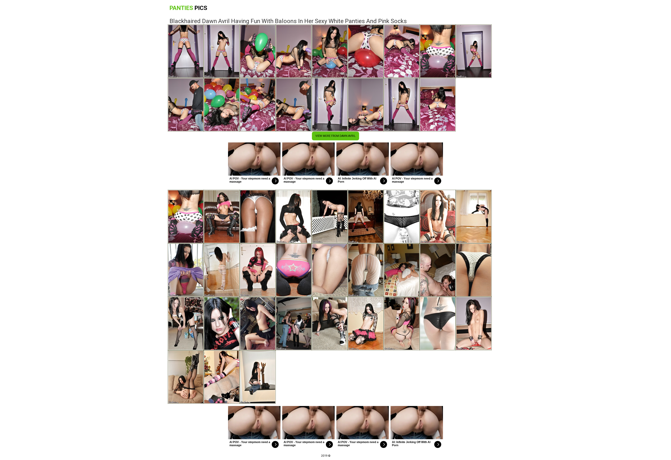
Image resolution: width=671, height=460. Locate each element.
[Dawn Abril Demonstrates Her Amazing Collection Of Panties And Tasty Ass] (474, 270)
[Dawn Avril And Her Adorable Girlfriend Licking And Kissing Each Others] (222, 216)
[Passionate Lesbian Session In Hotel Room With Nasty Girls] (438, 270)
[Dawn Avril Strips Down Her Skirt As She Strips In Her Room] (258, 323)
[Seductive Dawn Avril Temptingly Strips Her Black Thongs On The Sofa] (402, 323)
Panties (188, 7)
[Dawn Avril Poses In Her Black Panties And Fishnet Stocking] (186, 377)
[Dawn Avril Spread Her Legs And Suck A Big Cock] (258, 270)
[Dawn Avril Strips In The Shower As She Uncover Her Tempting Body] (222, 270)
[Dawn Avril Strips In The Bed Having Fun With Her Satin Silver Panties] (438, 216)
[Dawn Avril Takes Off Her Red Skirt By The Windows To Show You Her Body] (474, 216)
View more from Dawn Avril (335, 136)
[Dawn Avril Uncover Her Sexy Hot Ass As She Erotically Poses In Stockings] (186, 323)
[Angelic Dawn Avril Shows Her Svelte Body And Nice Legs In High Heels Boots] (366, 323)
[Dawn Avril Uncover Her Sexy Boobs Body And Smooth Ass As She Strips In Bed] (330, 270)
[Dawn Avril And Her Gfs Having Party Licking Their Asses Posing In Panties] (402, 270)
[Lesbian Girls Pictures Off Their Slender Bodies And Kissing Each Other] (294, 323)
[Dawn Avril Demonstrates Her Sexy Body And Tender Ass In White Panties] (366, 216)
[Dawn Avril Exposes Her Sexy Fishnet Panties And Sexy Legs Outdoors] (402, 216)
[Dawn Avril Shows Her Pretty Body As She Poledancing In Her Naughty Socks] (222, 323)
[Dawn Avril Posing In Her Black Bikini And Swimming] (438, 323)
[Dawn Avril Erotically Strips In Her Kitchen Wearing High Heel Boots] (294, 270)
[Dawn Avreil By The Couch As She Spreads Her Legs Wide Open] (330, 323)
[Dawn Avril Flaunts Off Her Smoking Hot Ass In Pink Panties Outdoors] (330, 216)
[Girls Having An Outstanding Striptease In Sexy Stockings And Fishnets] (258, 216)
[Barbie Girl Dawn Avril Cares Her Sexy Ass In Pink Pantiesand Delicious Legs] (186, 270)
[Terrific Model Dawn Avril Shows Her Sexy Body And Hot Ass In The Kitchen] (294, 216)
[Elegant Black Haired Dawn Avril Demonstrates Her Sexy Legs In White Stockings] (366, 270)
